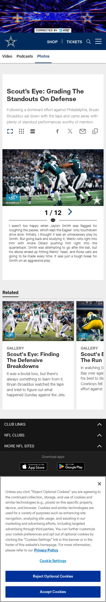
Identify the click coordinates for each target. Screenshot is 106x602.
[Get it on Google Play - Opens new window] (71, 469)
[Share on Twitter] (70, 134)
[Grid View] (21, 131)
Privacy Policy (46, 550)
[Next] (70, 211)
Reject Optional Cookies (53, 576)
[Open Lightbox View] (53, 209)
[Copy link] (95, 131)
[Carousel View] (10, 131)
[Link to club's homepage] (10, 39)
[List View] (32, 131)
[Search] (88, 41)
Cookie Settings (53, 561)
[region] (53, 539)
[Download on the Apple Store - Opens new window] (33, 467)
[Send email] (83, 134)
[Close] (99, 484)
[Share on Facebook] (58, 134)
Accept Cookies (53, 591)
